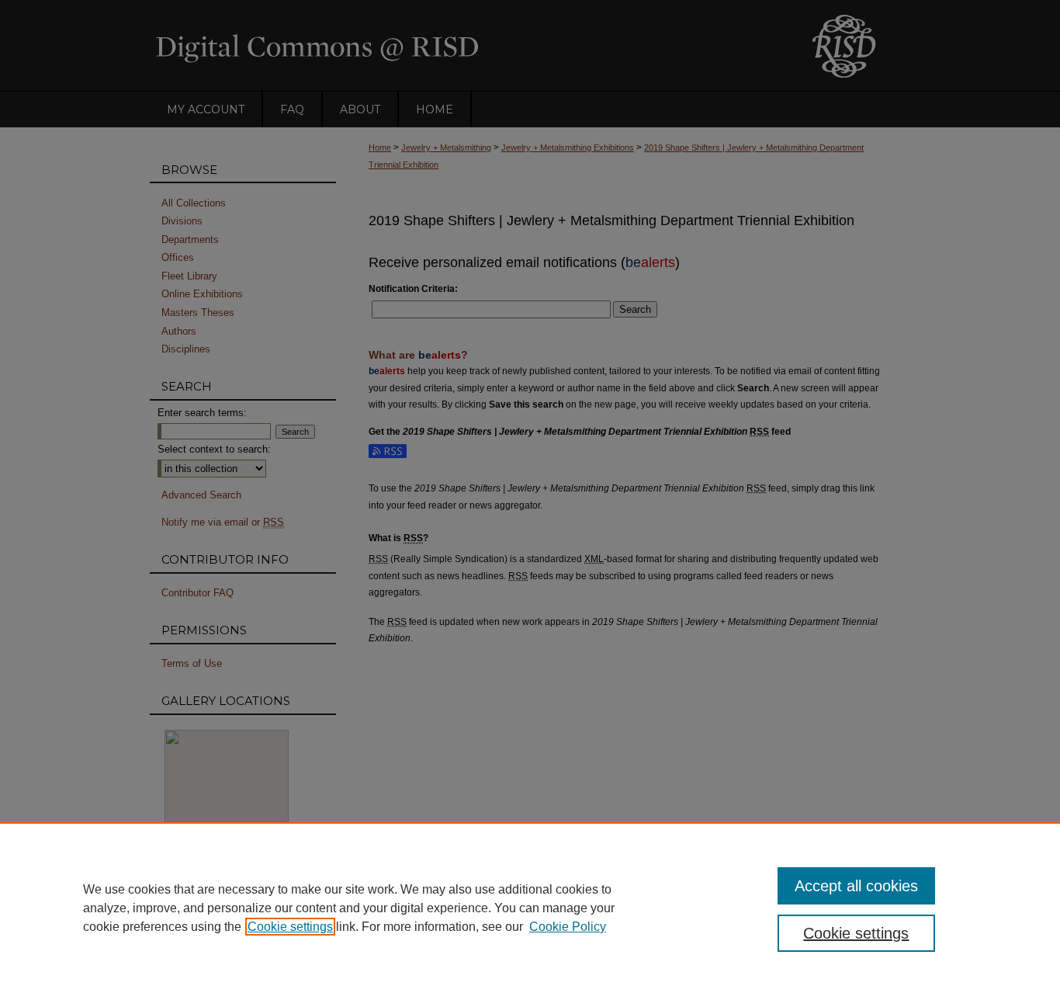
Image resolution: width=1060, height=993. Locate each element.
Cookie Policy (567, 926)
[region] (530, 907)
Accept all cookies (856, 885)
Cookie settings (290, 926)
